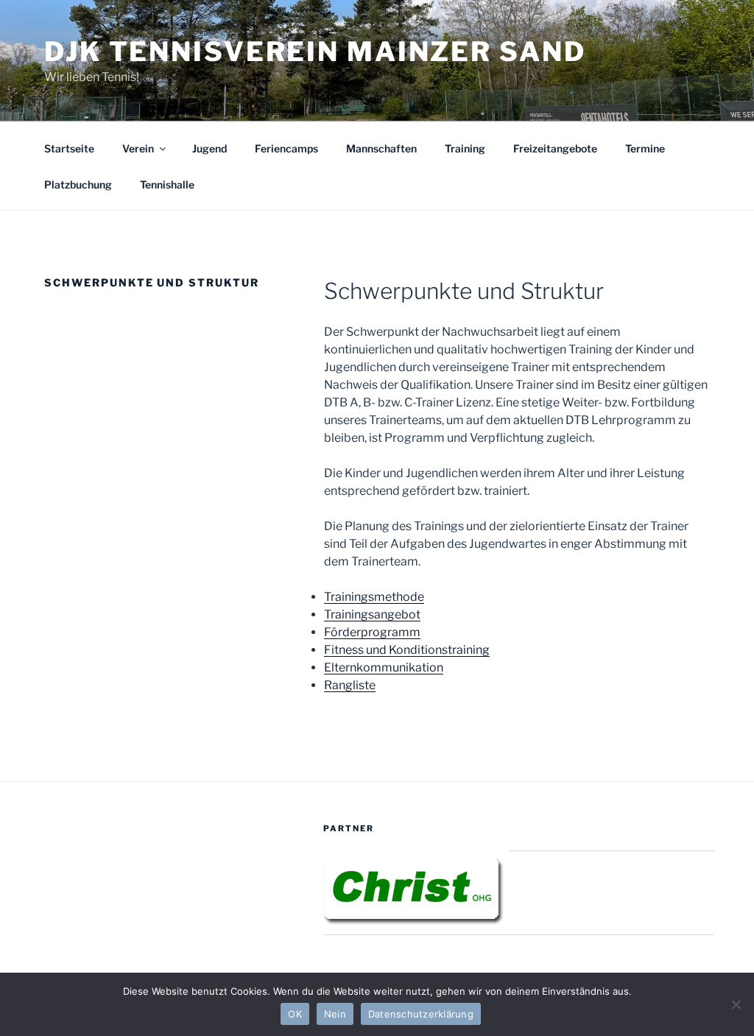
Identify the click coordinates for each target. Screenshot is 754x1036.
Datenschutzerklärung (420, 1014)
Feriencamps (286, 148)
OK (295, 1014)
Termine (645, 148)
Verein (138, 148)
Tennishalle (167, 184)
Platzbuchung (78, 184)
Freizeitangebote (555, 148)
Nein (335, 1014)
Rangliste (350, 685)
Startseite (69, 148)
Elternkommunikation (383, 667)
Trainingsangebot (372, 614)
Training (465, 148)
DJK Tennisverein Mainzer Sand (315, 51)
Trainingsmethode (374, 597)
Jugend (209, 148)
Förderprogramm (372, 632)
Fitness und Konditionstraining (407, 650)
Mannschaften (381, 148)
